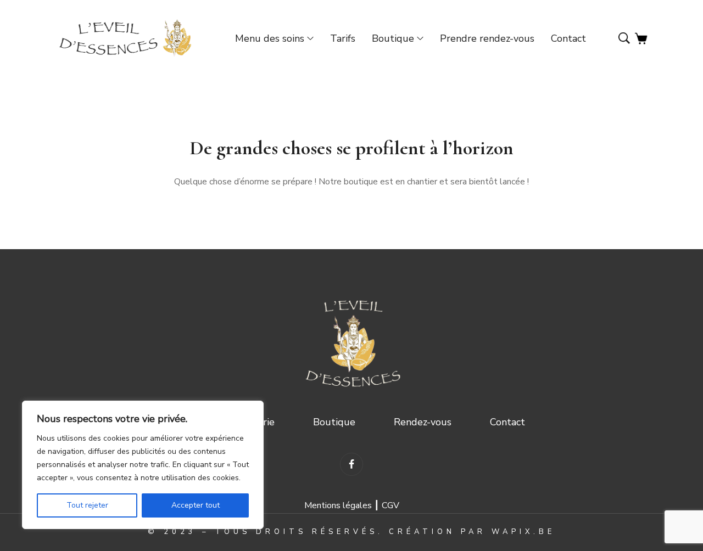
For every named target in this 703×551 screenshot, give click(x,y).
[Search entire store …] (624, 39)
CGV (390, 505)
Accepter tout (195, 505)
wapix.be (523, 532)
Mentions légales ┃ (343, 505)
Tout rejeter (87, 505)
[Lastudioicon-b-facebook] (351, 464)
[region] (143, 465)
